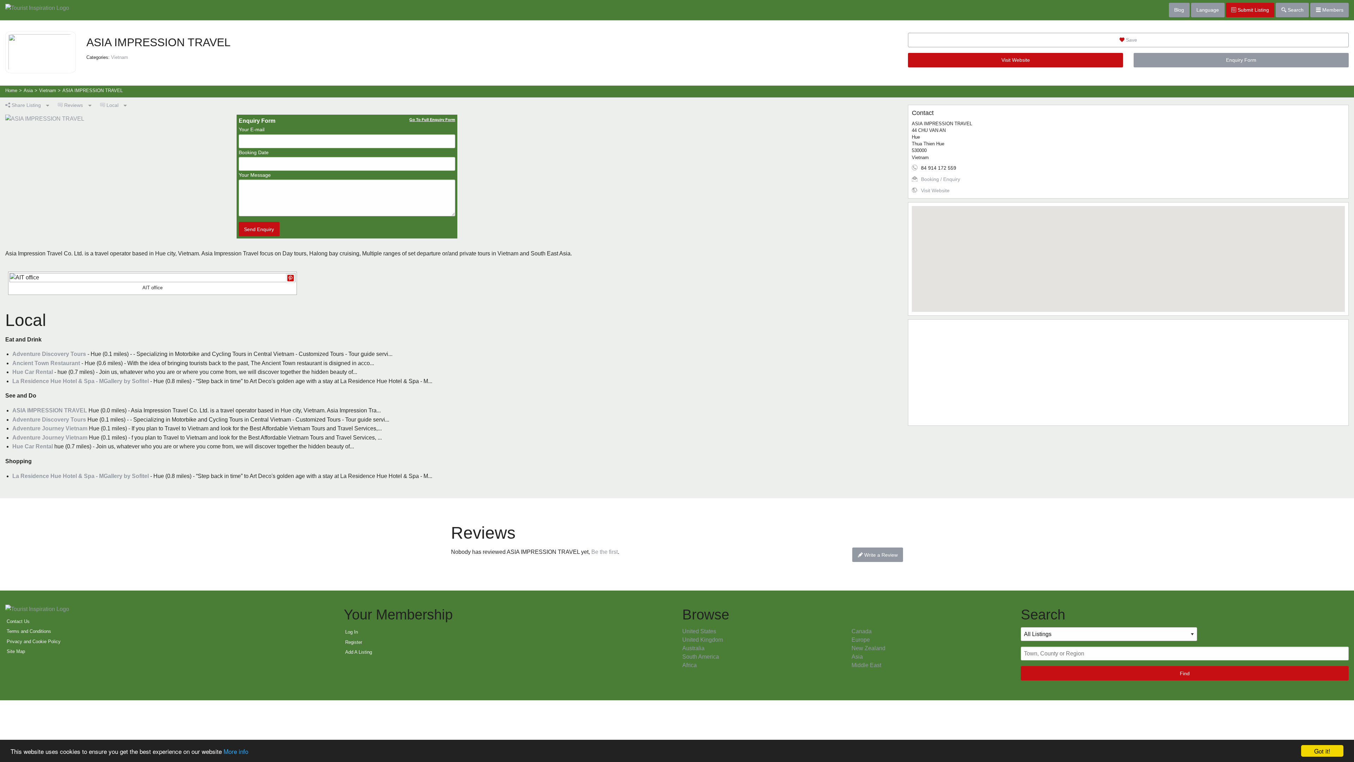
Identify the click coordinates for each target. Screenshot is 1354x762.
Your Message (255, 175)
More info (236, 751)
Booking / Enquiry (940, 179)
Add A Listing (358, 652)
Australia (693, 648)
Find (1185, 673)
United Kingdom (702, 640)
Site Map (16, 651)
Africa (689, 665)
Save (1130, 40)
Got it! (1322, 750)
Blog (1179, 10)
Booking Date (254, 152)
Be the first (604, 552)
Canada (862, 631)
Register (353, 642)
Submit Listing (1252, 10)
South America (700, 657)
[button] (1128, 254)
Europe (861, 640)
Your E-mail (251, 129)
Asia (857, 657)
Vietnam (119, 57)
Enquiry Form (1241, 60)
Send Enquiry (259, 229)
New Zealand (868, 648)
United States (699, 631)
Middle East (866, 665)
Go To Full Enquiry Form (432, 119)
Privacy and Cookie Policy (34, 641)
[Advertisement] (1123, 372)
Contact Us (18, 621)
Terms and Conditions (29, 631)
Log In (351, 632)
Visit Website (1015, 60)
